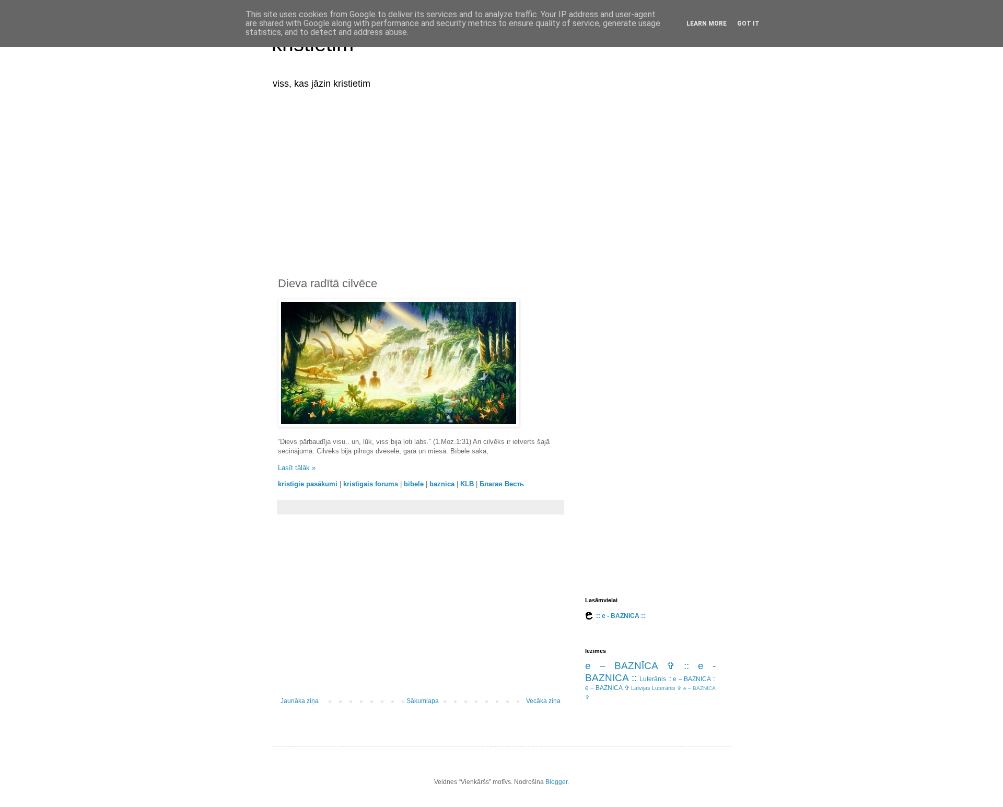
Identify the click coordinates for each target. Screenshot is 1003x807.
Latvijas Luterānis (653, 688)
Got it (748, 23)
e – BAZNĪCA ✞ (630, 665)
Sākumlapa (422, 701)
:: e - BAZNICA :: (620, 615)
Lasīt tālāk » (297, 468)
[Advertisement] (501, 176)
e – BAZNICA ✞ (607, 688)
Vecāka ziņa (543, 701)
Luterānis (652, 679)
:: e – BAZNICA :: (692, 679)
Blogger (556, 782)
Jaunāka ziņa (300, 701)
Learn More (706, 23)
